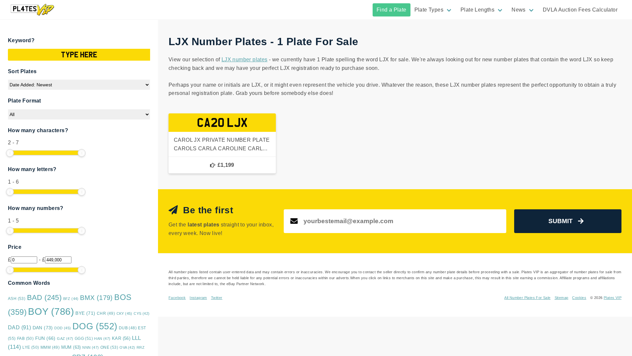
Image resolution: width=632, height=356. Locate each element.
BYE (85, 313)
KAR (121, 338)
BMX (96, 297)
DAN (43, 327)
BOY (51, 311)
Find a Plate (392, 10)
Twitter (217, 298)
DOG (95, 326)
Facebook (177, 298)
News (519, 10)
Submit (560, 221)
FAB (25, 338)
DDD (62, 328)
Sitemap (561, 298)
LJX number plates (245, 59)
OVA (127, 347)
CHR (106, 313)
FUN (45, 338)
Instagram (198, 298)
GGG (84, 338)
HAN (102, 339)
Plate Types (428, 10)
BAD (44, 297)
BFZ (71, 299)
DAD (19, 327)
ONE (109, 347)
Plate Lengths (477, 10)
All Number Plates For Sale (527, 298)
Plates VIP (612, 298)
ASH (16, 298)
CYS (141, 313)
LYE (30, 347)
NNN (90, 347)
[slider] (10, 153)
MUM (71, 347)
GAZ (65, 339)
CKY (124, 313)
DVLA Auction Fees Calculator (580, 10)
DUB (128, 328)
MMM (50, 347)
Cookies (579, 298)
